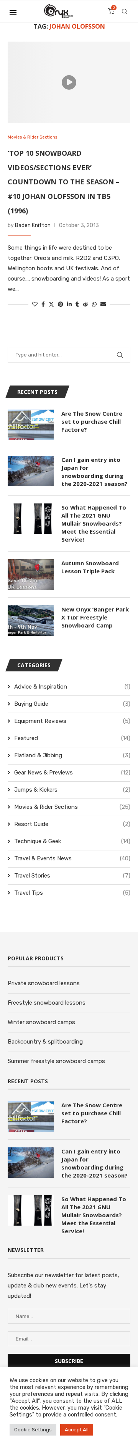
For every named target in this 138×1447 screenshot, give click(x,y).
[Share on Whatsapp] (94, 304)
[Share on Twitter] (51, 304)
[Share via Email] (103, 304)
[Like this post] (35, 304)
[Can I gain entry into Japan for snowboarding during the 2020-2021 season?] (31, 471)
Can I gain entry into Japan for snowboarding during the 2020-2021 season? (94, 471)
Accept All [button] (77, 1429)
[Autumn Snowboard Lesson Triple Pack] (31, 574)
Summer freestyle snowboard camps (56, 1061)
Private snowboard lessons (44, 983)
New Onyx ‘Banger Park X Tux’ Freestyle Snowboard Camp (95, 617)
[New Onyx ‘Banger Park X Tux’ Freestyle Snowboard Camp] (31, 620)
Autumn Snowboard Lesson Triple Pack (90, 567)
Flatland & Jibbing (72, 755)
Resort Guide (72, 824)
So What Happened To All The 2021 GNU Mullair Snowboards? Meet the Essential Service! (93, 523)
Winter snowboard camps (41, 1022)
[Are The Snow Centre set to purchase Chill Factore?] (31, 425)
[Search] (124, 11)
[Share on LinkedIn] (69, 304)
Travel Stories (72, 875)
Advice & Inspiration (72, 686)
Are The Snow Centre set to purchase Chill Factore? (91, 421)
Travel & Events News (72, 858)
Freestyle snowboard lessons (46, 1002)
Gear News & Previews (72, 772)
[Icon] (69, 82)
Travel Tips (72, 892)
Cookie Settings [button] (33, 1429)
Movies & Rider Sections (72, 806)
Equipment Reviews (72, 721)
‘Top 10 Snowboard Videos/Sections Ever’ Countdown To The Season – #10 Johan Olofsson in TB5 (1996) (64, 181)
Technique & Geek (72, 841)
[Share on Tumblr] (77, 304)
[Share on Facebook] (43, 304)
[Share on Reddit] (85, 304)
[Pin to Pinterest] (60, 304)
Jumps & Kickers (72, 789)
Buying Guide (72, 703)
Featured (72, 738)
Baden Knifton (33, 225)
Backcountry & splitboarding (45, 1041)
